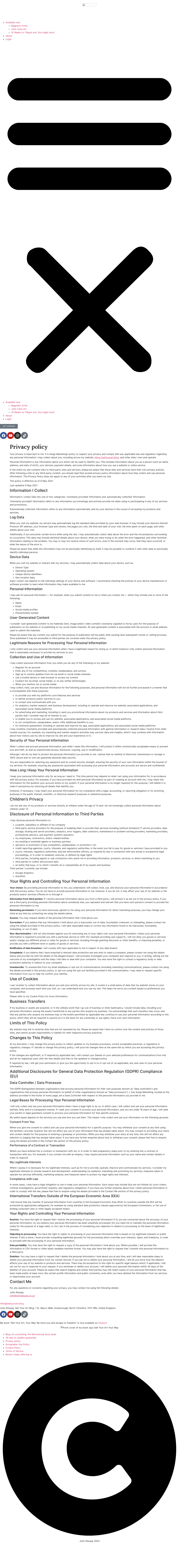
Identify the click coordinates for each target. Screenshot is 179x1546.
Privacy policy (13, 1341)
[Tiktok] (24, 435)
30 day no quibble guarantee (21, 1337)
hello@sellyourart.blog (12, 1303)
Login (8, 39)
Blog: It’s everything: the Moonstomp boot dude (31, 1334)
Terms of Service (14, 1351)
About (9, 35)
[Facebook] (3, 435)
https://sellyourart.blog (107, 457)
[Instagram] (17, 435)
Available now (13, 22)
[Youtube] (10, 435)
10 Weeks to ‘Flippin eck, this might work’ (33, 32)
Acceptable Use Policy (18, 1344)
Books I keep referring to (19, 1354)
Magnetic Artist (19, 25)
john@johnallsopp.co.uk (22, 1295)
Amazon (102, 1322)
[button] (89, 220)
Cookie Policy (13, 1347)
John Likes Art (19, 29)
